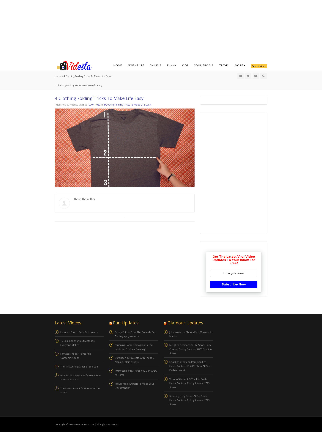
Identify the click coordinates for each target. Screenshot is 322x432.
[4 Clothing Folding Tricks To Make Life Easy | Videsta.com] (73, 65)
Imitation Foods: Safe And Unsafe (79, 332)
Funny (171, 65)
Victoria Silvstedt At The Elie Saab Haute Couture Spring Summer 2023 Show (189, 383)
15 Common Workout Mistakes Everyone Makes (77, 343)
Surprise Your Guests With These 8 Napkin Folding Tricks (134, 360)
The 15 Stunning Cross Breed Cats (79, 366)
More (239, 65)
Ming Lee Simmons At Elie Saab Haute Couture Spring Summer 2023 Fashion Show (190, 349)
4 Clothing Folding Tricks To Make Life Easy (87, 76)
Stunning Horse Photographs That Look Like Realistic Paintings (134, 347)
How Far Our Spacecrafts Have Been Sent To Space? (81, 377)
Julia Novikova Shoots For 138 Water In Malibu (190, 334)
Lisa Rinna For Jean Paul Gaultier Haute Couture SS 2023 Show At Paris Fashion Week (190, 366)
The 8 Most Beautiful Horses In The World (80, 390)
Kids (185, 65)
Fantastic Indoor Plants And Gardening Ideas (75, 355)
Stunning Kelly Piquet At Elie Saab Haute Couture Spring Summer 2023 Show (189, 400)
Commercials (203, 65)
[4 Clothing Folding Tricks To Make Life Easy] (125, 147)
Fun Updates (125, 323)
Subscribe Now (234, 284)
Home (117, 65)
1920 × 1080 (93, 104)
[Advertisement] (161, 30)
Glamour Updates (185, 323)
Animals (155, 65)
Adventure (135, 65)
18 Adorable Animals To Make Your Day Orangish (134, 385)
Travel (224, 65)
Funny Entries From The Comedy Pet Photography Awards (135, 334)
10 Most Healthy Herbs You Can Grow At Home (136, 372)
